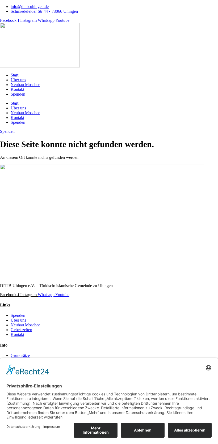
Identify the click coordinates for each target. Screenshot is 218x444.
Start (14, 75)
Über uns (18, 80)
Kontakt (17, 89)
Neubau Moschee (25, 84)
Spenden (18, 94)
